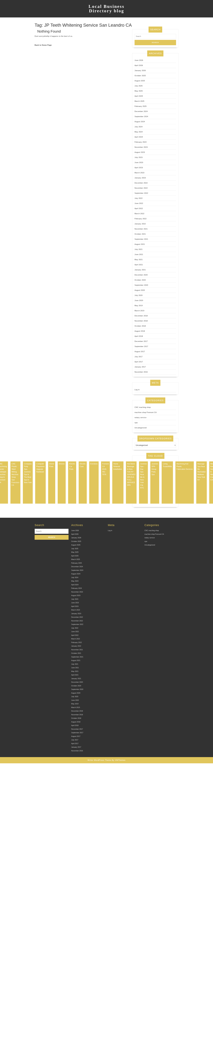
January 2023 (140, 178)
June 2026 (139, 60)
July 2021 (139, 249)
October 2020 (140, 280)
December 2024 (141, 111)
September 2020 (141, 285)
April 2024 (139, 137)
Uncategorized (141, 428)
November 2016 (141, 372)
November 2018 (141, 321)
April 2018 (139, 336)
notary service (140, 417)
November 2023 (141, 147)
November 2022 (141, 188)
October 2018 (140, 326)
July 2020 (139, 295)
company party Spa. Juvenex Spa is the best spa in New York (28, 473)
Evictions (94, 464)
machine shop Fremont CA (146, 412)
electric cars (83, 465)
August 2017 (140, 351)
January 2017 (140, 367)
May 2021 (139, 259)
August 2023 (140, 152)
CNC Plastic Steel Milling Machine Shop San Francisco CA (15, 474)
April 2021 (139, 265)
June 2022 (139, 203)
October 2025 (140, 76)
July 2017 (139, 357)
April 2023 (139, 168)
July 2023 (139, 157)
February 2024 (141, 142)
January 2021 (140, 270)
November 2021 (141, 229)
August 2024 (140, 122)
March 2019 (139, 311)
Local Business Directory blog (106, 8)
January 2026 (140, 70)
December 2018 (141, 316)
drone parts (51, 465)
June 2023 (139, 162)
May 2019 (139, 305)
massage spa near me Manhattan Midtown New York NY (201, 472)
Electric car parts (72, 466)
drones (62, 464)
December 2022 (141, 183)
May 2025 (139, 91)
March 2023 (139, 173)
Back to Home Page (43, 45)
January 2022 (140, 224)
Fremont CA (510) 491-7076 (105, 469)
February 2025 (141, 106)
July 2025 (139, 86)
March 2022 (139, 213)
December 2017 (141, 341)
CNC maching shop (143, 407)
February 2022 (141, 219)
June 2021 (139, 254)
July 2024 (139, 127)
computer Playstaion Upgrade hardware (40, 468)
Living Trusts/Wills (167, 465)
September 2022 (141, 193)
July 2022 (139, 198)
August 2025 (140, 81)
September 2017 (141, 346)
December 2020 (141, 275)
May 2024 (139, 132)
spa (136, 423)
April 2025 (139, 96)
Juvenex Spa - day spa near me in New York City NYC (143, 476)
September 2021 (141, 239)
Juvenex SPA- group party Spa (154, 469)
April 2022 (139, 208)
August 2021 (140, 244)
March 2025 (139, 101)
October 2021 (140, 234)
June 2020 (139, 300)
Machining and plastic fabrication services (185, 466)
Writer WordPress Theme (99, 760)
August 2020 (140, 290)
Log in (137, 390)
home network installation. (117, 466)
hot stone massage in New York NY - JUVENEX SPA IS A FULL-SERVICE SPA (131, 474)
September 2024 (141, 116)
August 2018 (140, 331)
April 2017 (139, 362)
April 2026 (139, 65)
